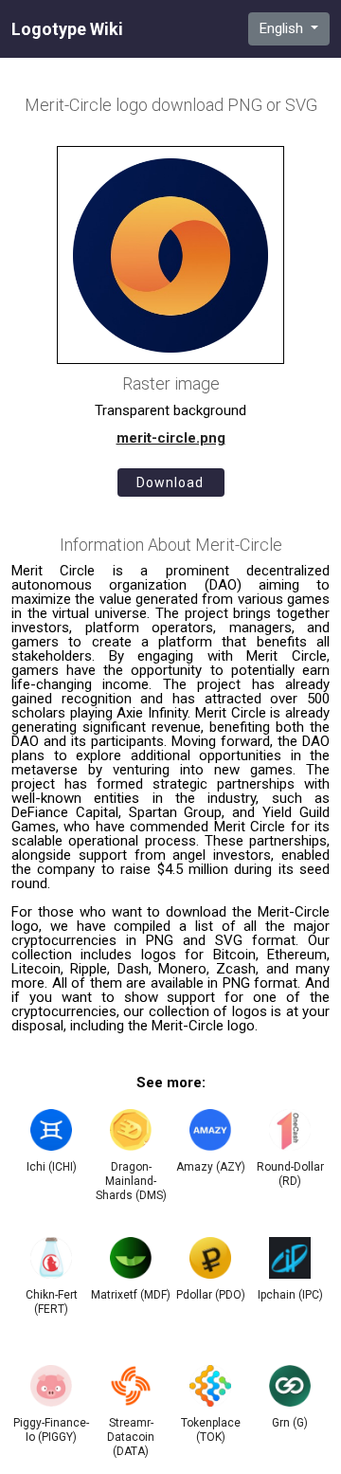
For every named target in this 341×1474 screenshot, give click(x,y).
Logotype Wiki (67, 29)
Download (170, 482)
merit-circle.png (171, 437)
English (283, 28)
